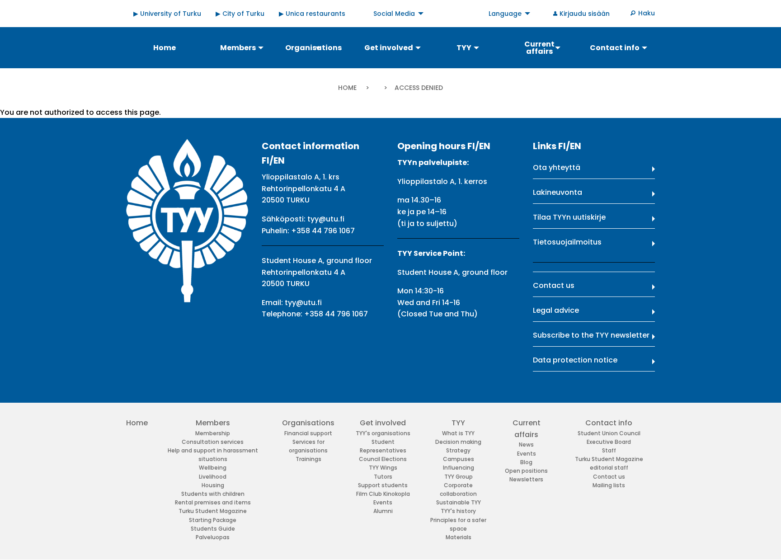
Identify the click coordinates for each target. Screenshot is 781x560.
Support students (383, 485)
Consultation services (213, 442)
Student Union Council (609, 433)
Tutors (383, 476)
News (526, 444)
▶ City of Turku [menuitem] (240, 13)
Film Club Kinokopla (383, 494)
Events (382, 502)
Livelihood (212, 476)
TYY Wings (383, 467)
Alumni (383, 511)
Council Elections (383, 459)
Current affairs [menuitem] (539, 47)
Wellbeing (212, 467)
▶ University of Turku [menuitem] (167, 13)
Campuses (458, 459)
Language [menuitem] (505, 13)
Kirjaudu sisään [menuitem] (585, 13)
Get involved (383, 423)
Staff (609, 450)
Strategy (458, 450)
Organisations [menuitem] (313, 47)
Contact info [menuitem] (615, 47)
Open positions (526, 471)
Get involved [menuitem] (388, 47)
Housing (213, 485)
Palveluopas (213, 537)
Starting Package (212, 520)
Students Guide (213, 528)
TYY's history (458, 511)
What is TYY (458, 433)
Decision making (458, 442)
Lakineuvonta (557, 192)
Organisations (308, 423)
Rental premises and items (213, 502)
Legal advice (556, 310)
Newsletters (526, 479)
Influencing (458, 467)
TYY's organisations (383, 433)
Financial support (308, 433)
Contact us (553, 285)
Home (347, 87)
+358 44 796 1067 (323, 231)
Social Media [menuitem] (394, 13)
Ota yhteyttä (556, 167)
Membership (212, 433)
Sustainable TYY (458, 502)
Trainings (308, 459)
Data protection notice (575, 360)
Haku (646, 13)
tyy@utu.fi (325, 219)
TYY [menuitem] (463, 47)
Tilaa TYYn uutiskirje (569, 217)
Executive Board (609, 442)
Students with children (213, 494)
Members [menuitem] (238, 47)
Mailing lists (609, 485)
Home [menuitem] (164, 47)
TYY (458, 423)
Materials (458, 537)
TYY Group (458, 476)
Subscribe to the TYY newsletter (591, 335)
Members (213, 423)
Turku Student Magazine (213, 511)
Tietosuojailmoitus (567, 242)
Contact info (608, 423)
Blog (526, 462)
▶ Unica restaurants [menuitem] (312, 13)
